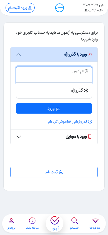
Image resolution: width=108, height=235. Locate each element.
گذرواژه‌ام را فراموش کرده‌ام (68, 121)
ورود (51, 108)
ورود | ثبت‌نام (18, 8)
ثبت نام (51, 172)
